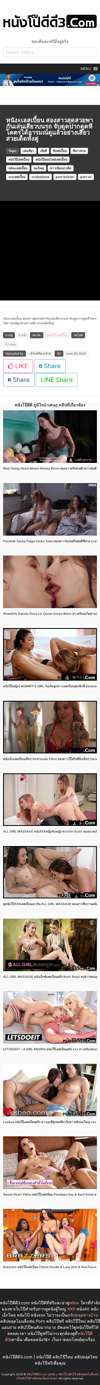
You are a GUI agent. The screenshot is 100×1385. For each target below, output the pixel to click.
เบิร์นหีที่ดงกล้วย (40, 353)
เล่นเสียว (28, 151)
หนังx (74, 1302)
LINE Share (57, 379)
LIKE (20, 366)
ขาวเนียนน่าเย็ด (60, 168)
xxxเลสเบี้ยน (16, 177)
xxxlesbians (40, 177)
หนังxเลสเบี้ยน (17, 168)
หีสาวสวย (79, 151)
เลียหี (43, 151)
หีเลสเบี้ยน (60, 151)
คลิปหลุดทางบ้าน (82, 1315)
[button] (86, 69)
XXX (71, 1308)
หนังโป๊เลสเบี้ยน (18, 159)
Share (51, 366)
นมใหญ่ (39, 168)
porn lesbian (65, 177)
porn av (86, 177)
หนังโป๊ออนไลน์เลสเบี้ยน (51, 159)
